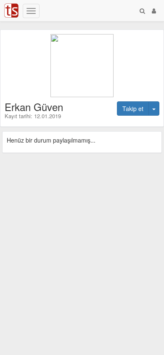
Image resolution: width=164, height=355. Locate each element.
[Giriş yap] (154, 10)
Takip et (132, 108)
